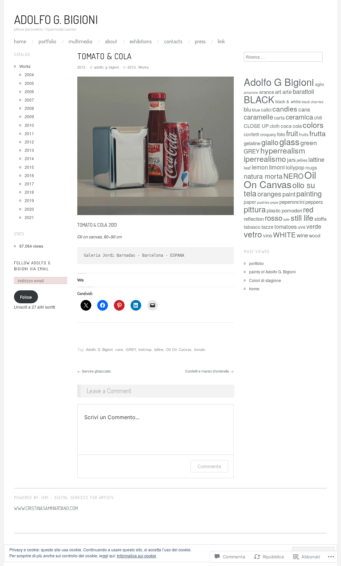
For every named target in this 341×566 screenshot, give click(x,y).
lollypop (295, 167)
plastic (274, 210)
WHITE (284, 234)
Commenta (209, 466)
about (111, 41)
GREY (131, 349)
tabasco (252, 226)
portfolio (47, 41)
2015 (29, 167)
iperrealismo (265, 158)
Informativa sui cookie (136, 555)
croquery (268, 134)
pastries (263, 202)
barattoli (303, 91)
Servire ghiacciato (94, 371)
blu (247, 109)
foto (281, 134)
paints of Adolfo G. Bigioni (272, 271)
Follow (26, 297)
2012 (29, 141)
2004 (29, 74)
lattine (159, 349)
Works (143, 67)
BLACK (259, 99)
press (200, 41)
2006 (29, 91)
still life (302, 217)
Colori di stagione (265, 280)
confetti (251, 134)
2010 (29, 125)
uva (301, 226)
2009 (29, 116)
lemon (260, 167)
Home (20, 41)
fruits (303, 134)
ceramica (299, 117)
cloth (275, 126)
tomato (199, 349)
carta (279, 117)
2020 (29, 209)
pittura (255, 209)
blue (256, 110)
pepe (274, 202)
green (308, 142)
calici (266, 109)
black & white (288, 101)
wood (314, 235)
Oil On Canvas (178, 349)
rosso (273, 217)
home (254, 288)
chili (318, 117)
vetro (253, 234)
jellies (302, 160)
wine (302, 235)
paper (250, 201)
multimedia (80, 41)
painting (309, 193)
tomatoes (285, 226)
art (278, 92)
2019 (29, 200)
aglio (319, 84)
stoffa (320, 218)
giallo (269, 142)
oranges (269, 193)
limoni (277, 167)
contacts (173, 41)
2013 (132, 67)
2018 (29, 192)
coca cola (291, 125)
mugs (311, 167)
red (308, 209)
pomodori (292, 210)
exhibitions (141, 41)
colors (313, 124)
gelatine (252, 142)
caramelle (258, 117)
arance (266, 91)
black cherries (312, 101)
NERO (293, 176)
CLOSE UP (256, 125)
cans (119, 349)
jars (291, 159)
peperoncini (291, 201)
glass (289, 141)
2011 (29, 133)
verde (313, 226)
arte (287, 92)
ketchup (145, 349)
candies (284, 109)
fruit (292, 133)
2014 (29, 158)
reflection (254, 218)
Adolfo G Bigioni (99, 349)
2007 (29, 100)
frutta (317, 133)
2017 (29, 183)
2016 (29, 175)
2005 (29, 83)
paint (288, 193)
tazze (267, 226)
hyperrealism (282, 150)
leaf (247, 167)
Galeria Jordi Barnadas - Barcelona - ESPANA (134, 255)
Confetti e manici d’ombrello (209, 371)
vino (267, 235)
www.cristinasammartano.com (46, 508)
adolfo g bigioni (106, 67)
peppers (314, 201)
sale (286, 219)
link (221, 41)
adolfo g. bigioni (56, 19)
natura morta (263, 176)
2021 (29, 217)
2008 (29, 108)
